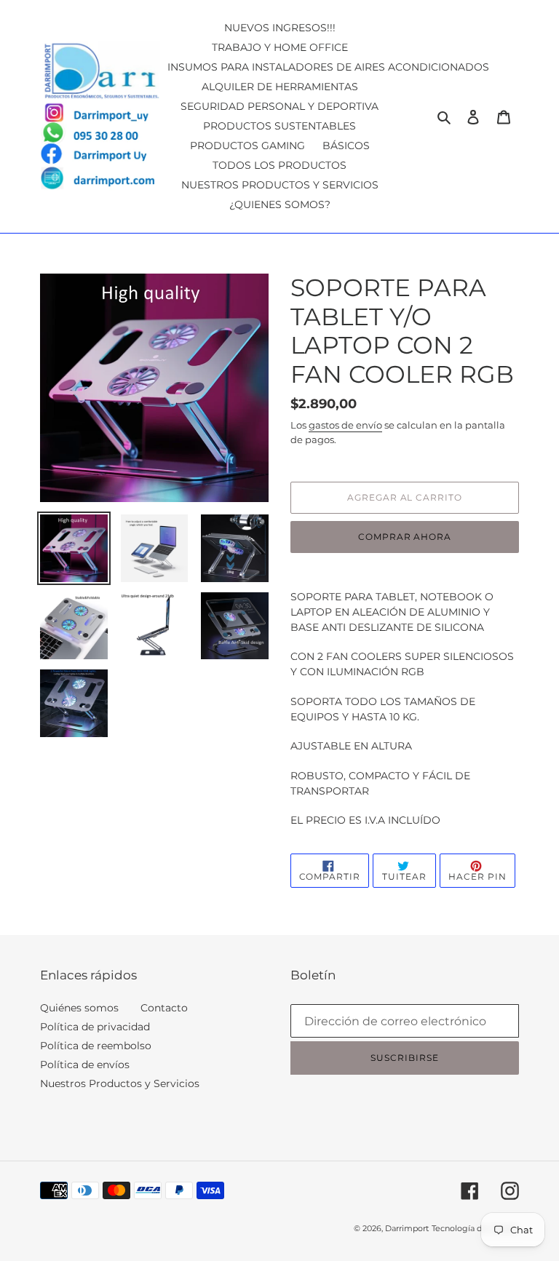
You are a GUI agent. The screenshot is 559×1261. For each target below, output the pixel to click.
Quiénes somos (79, 1007)
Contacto (164, 1007)
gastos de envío (345, 425)
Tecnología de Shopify (475, 1228)
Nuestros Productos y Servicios (119, 1083)
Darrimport (407, 1228)
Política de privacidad (95, 1026)
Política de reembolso (95, 1045)
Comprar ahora (404, 536)
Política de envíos (85, 1064)
